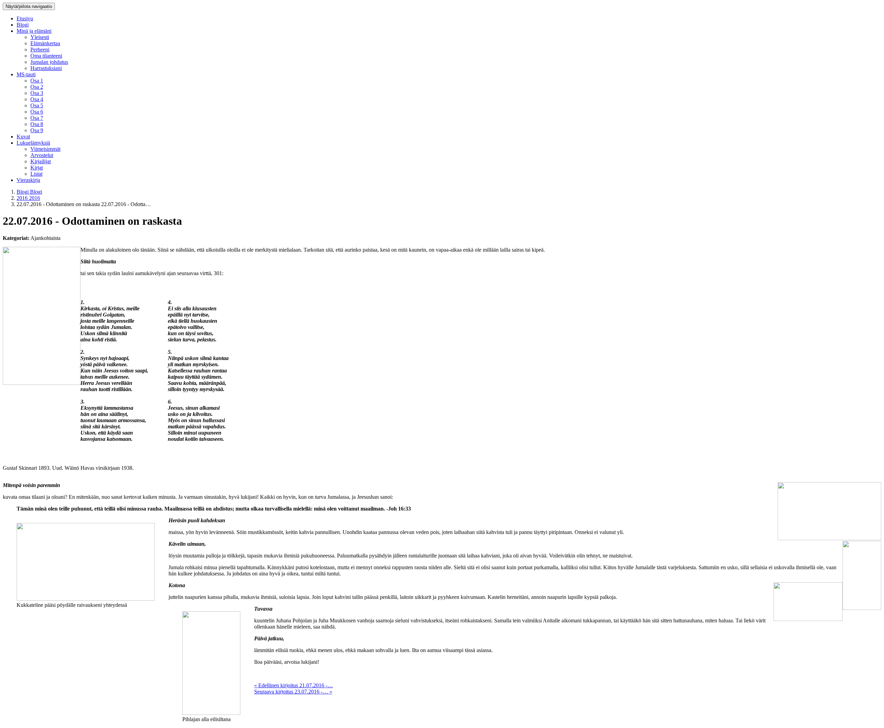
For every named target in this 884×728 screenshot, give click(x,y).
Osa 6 (36, 112)
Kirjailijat (40, 161)
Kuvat (23, 136)
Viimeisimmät (45, 149)
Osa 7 (36, 118)
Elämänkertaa (45, 43)
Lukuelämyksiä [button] (33, 143)
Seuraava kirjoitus (293, 692)
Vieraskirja (28, 180)
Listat (36, 174)
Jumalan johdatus (49, 62)
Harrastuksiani (46, 68)
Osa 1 (36, 81)
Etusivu (25, 18)
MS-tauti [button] (26, 74)
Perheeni (39, 49)
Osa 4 (36, 99)
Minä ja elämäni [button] (34, 31)
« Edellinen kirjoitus (293, 685)
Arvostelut (41, 155)
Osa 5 (36, 105)
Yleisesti (39, 37)
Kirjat (36, 168)
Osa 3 (36, 93)
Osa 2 (36, 87)
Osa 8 (36, 124)
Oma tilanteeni (46, 56)
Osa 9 (36, 130)
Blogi (23, 25)
